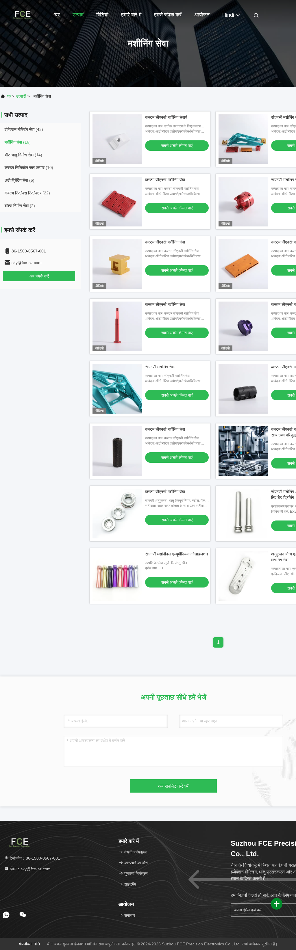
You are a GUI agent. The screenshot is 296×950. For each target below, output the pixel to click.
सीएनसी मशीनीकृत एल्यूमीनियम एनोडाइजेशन (176, 554)
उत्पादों (21, 96)
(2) (20, 205)
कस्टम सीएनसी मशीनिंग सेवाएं (166, 117)
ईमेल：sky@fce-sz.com (30, 869)
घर (57, 15)
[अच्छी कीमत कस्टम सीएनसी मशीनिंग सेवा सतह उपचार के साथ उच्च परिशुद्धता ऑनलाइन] (243, 451)
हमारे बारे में (131, 15)
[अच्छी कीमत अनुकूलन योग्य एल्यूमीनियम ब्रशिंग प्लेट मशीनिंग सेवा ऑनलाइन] (243, 576)
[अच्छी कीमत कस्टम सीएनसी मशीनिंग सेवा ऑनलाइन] (117, 201)
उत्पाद (78, 15)
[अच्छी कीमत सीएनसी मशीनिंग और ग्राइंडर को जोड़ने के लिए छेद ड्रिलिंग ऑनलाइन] (243, 513)
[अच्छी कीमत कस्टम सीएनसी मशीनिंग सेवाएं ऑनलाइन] (117, 139)
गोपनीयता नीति (29, 944)
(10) (29, 167)
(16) (18, 142)
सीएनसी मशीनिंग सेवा (160, 367)
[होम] (23, 14)
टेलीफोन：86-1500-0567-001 (34, 858)
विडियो (102, 15)
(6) (19, 180)
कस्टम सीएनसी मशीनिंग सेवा (165, 179)
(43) (24, 129)
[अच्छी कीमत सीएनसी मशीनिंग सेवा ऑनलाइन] (243, 139)
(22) (27, 193)
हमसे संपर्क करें (168, 15)
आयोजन (202, 15)
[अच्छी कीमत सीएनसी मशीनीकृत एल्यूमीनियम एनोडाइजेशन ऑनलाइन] (117, 576)
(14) (23, 155)
